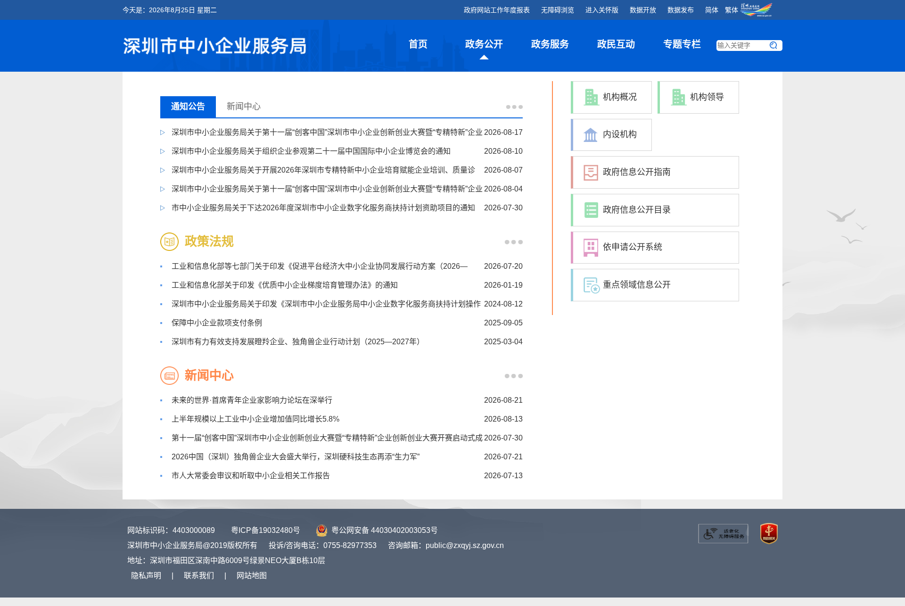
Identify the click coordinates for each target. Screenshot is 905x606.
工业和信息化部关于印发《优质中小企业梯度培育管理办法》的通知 (285, 285)
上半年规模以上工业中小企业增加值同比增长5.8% (255, 419)
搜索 (773, 45)
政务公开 (484, 44)
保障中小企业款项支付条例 (217, 323)
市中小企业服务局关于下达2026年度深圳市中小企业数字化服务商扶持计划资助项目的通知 (323, 208)
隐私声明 (146, 576)
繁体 (732, 10)
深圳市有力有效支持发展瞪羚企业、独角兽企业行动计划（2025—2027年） (298, 342)
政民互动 (616, 44)
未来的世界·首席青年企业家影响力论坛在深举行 (252, 400)
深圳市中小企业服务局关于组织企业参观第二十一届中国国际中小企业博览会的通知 (311, 151)
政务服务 (550, 44)
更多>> (514, 106)
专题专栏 (682, 44)
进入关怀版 (601, 10)
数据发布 (680, 10)
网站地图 (252, 576)
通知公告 (188, 106)
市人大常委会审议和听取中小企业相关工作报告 (251, 476)
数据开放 (643, 10)
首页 (418, 44)
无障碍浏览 (557, 10)
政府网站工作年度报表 (497, 10)
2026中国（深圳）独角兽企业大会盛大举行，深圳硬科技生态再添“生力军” (296, 457)
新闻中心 (244, 106)
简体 (711, 10)
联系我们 (199, 576)
